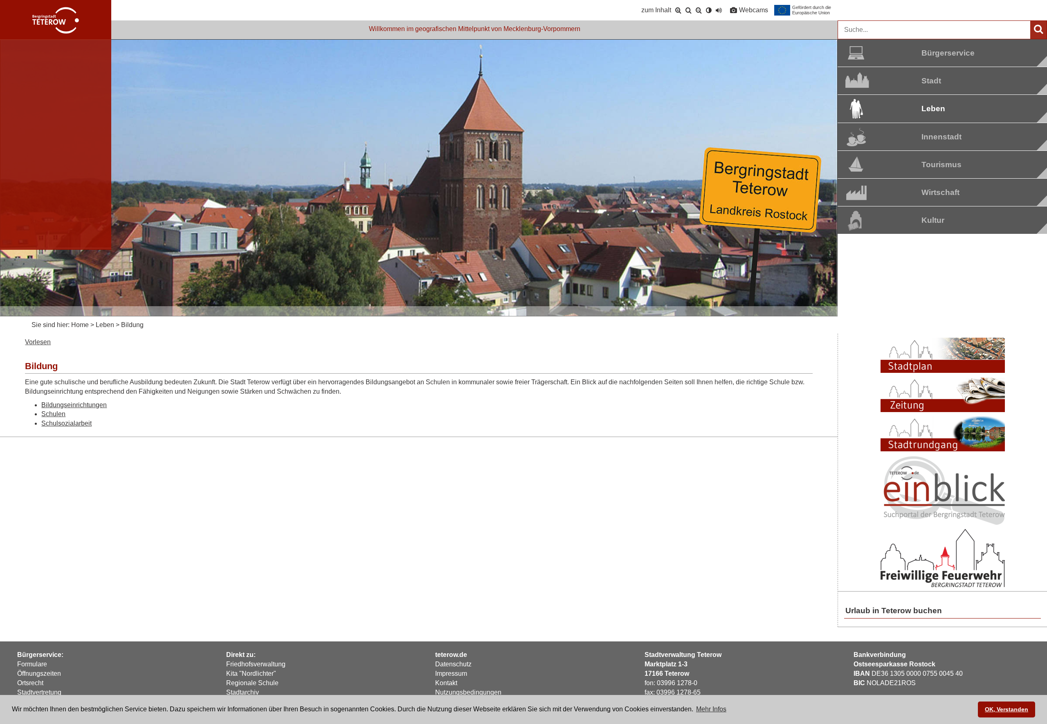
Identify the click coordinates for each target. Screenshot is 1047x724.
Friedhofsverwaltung (255, 664)
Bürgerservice (941, 53)
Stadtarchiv (242, 692)
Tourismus (941, 164)
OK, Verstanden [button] (1006, 709)
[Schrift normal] (688, 10)
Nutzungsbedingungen (468, 692)
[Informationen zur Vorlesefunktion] (719, 10)
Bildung (132, 324)
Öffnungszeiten (39, 673)
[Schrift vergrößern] (678, 10)
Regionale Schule (252, 682)
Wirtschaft (940, 192)
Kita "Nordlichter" (251, 673)
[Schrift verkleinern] (699, 10)
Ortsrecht (30, 682)
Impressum (451, 673)
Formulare (32, 664)
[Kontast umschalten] (709, 10)
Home (80, 324)
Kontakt (446, 682)
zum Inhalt (656, 10)
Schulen (53, 413)
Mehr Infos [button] (711, 709)
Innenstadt (941, 136)
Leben (933, 108)
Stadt (931, 80)
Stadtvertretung (39, 692)
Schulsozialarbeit (66, 423)
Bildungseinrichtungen (74, 404)
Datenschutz (453, 664)
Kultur (932, 220)
